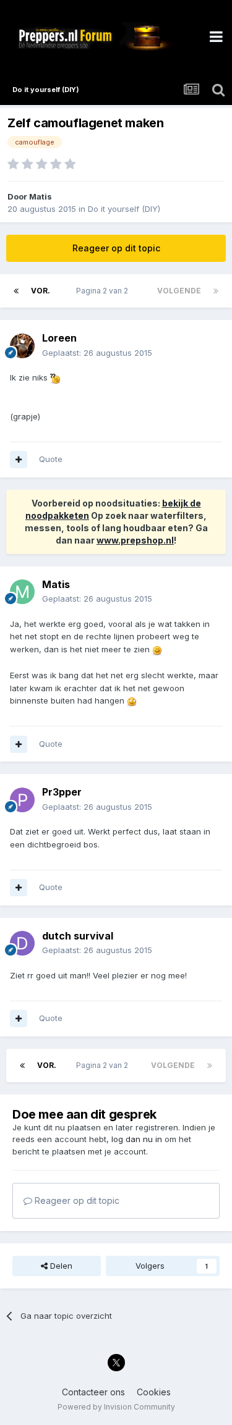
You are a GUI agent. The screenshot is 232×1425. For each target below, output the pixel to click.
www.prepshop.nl (135, 540)
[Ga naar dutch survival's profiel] (22, 943)
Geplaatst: (97, 353)
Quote (50, 459)
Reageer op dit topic (116, 248)
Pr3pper (62, 792)
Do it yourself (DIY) (124, 209)
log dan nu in (136, 1139)
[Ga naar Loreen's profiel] (22, 346)
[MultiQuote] (18, 459)
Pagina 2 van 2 (104, 290)
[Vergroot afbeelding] (55, 377)
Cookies (154, 1392)
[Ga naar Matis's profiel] (22, 591)
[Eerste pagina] (16, 291)
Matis (40, 196)
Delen (60, 1266)
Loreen (59, 338)
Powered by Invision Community (116, 1406)
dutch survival (77, 936)
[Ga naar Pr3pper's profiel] (22, 800)
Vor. (40, 290)
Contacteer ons (93, 1392)
